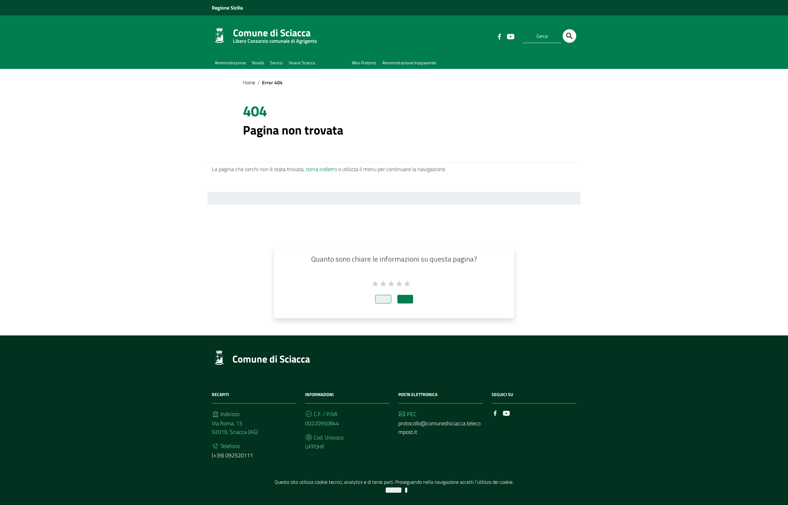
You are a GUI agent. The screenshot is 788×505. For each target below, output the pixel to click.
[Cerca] (569, 36)
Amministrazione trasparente (409, 62)
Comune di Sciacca (275, 34)
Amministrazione (230, 62)
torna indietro (321, 169)
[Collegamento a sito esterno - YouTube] (510, 36)
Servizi (276, 62)
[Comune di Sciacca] (219, 35)
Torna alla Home (391, 194)
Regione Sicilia (227, 7)
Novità (258, 62)
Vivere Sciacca (302, 62)
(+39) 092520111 (232, 455)
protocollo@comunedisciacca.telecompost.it (439, 427)
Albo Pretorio (364, 62)
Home (249, 82)
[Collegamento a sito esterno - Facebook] (499, 36)
